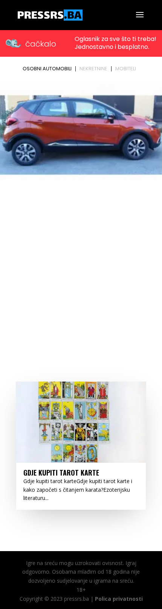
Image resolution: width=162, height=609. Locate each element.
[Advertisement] (81, 267)
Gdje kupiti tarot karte (61, 472)
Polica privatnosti (119, 598)
